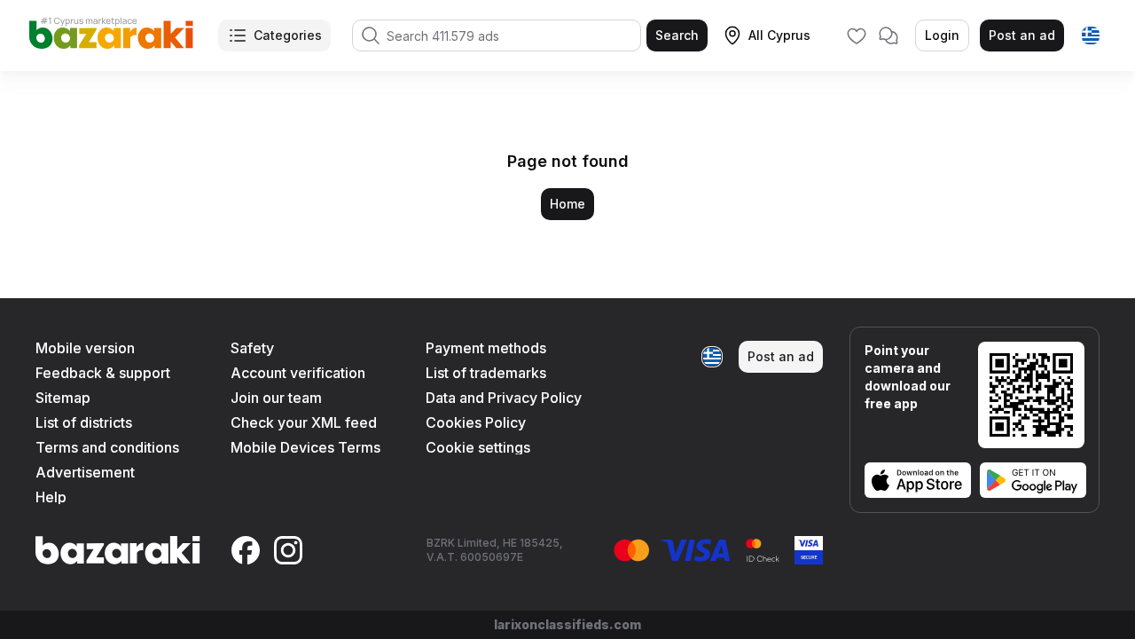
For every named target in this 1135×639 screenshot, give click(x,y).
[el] (1091, 35)
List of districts (83, 422)
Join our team (276, 397)
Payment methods (486, 348)
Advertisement (85, 472)
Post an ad (1022, 35)
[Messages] (888, 35)
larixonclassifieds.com (567, 624)
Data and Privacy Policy (504, 397)
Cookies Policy (476, 422)
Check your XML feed (304, 422)
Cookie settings (478, 447)
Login (942, 35)
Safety (252, 348)
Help (51, 497)
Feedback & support (102, 373)
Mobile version (85, 348)
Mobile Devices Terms (305, 447)
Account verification (298, 373)
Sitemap (62, 397)
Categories (288, 35)
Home (567, 203)
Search (677, 35)
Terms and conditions (107, 447)
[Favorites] (857, 35)
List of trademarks (486, 373)
